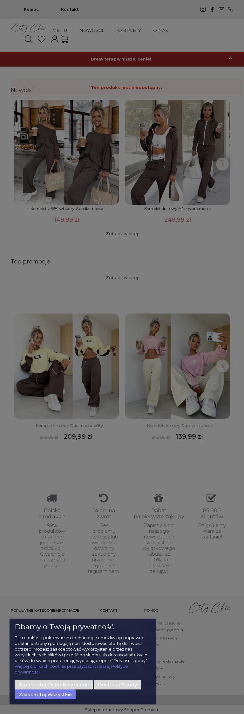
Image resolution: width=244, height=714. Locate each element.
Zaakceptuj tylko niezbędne (54, 685)
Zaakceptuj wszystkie (45, 694)
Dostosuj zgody (117, 685)
